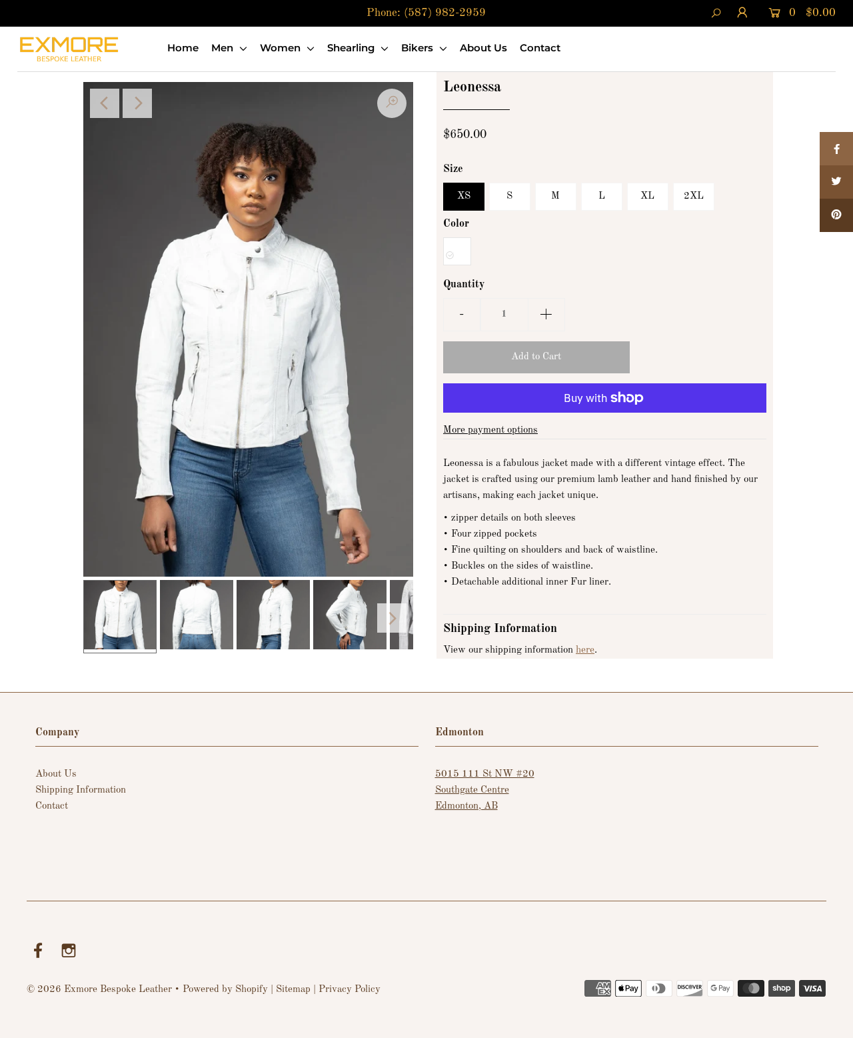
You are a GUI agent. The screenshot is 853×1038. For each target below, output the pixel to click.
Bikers (418, 47)
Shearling (352, 47)
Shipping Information (80, 790)
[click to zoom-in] (392, 103)
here (585, 650)
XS (463, 196)
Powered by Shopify (225, 990)
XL (647, 196)
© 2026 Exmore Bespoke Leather (99, 990)
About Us (483, 47)
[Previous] (104, 103)
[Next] (137, 103)
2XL (694, 196)
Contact (540, 47)
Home (183, 47)
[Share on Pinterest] (836, 215)
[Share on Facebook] (836, 148)
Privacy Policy (350, 990)
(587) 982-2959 (445, 13)
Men (223, 47)
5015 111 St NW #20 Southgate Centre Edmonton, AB (484, 790)
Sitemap (293, 990)
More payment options (490, 430)
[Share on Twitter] (836, 182)
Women (281, 47)
